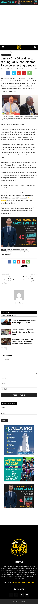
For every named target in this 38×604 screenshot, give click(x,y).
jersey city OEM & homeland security (12, 252)
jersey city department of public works (17, 249)
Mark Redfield (27, 252)
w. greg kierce (6, 254)
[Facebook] (11, 594)
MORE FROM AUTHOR (9, 315)
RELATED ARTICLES (8, 312)
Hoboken (4, 334)
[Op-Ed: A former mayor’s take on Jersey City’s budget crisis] (6, 322)
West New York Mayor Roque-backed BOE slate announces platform (29, 279)
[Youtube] (27, 594)
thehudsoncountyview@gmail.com (23, 582)
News (9, 55)
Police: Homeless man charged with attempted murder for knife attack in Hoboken (9, 280)
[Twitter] (22, 594)
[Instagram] (16, 594)
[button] (35, 47)
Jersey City (4, 55)
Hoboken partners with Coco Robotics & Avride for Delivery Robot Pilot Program (23, 332)
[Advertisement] (19, 25)
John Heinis (6, 69)
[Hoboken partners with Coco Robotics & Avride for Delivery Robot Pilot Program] (6, 332)
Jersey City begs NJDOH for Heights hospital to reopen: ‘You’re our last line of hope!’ (22, 341)
